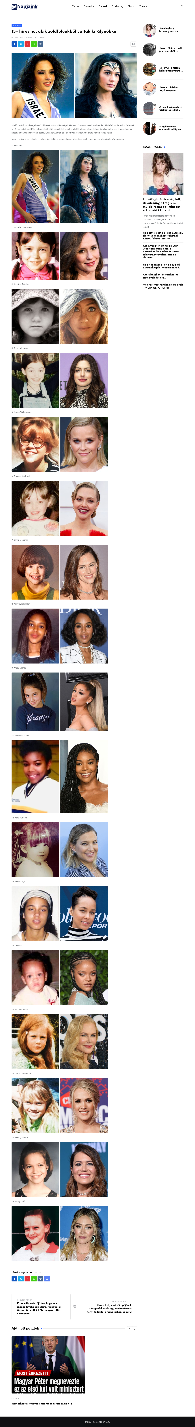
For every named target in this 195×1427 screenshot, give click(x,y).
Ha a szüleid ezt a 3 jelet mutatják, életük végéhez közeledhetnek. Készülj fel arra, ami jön (163, 236)
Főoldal (75, 6)
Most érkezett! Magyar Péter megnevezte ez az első (42, 1404)
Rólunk (141, 6)
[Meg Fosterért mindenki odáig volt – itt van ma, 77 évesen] (149, 128)
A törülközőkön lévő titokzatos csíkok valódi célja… (170, 110)
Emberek (103, 6)
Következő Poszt (120, 1302)
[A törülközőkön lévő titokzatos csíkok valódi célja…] (149, 108)
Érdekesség (117, 6)
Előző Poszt (26, 1300)
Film (129, 6)
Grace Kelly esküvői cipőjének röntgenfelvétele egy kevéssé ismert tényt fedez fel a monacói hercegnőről (109, 1308)
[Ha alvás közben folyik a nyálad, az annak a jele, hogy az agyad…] (149, 89)
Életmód (88, 6)
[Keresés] (182, 6)
